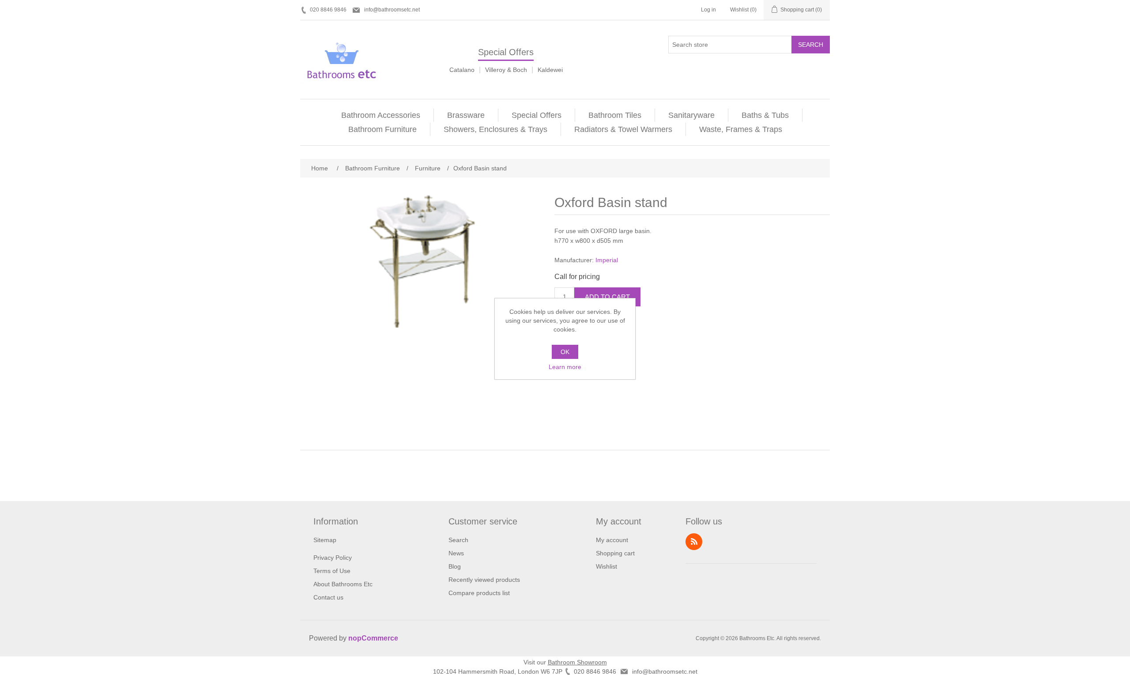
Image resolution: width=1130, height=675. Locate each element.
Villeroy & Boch (506, 69)
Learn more (565, 366)
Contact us (328, 597)
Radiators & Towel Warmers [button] (623, 129)
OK (565, 351)
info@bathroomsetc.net (392, 10)
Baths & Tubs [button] (765, 115)
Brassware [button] (466, 115)
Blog (454, 566)
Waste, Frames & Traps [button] (740, 129)
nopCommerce (373, 638)
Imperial (606, 260)
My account (612, 539)
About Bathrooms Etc (343, 584)
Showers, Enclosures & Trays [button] (495, 129)
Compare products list (479, 592)
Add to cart (607, 297)
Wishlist (606, 566)
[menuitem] (381, 115)
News (456, 553)
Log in (708, 10)
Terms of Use (331, 570)
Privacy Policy (332, 557)
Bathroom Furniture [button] (382, 129)
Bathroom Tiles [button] (614, 115)
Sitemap (324, 539)
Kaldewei (550, 69)
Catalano (462, 69)
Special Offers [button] (536, 115)
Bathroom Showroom (577, 662)
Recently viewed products (484, 579)
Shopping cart (615, 553)
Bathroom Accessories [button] (380, 115)
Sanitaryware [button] (691, 115)
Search (810, 44)
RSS (694, 541)
